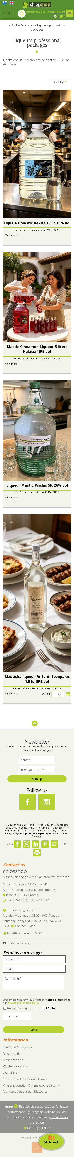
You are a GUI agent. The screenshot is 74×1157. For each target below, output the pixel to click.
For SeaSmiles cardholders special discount (45, 11)
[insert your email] (37, 770)
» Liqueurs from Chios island (20, 824)
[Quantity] (57, 694)
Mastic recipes (13, 1060)
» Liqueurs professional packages (32, 833)
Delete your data (38, 1128)
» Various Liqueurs (44, 824)
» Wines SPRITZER (28, 827)
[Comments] (35, 984)
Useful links (10, 1073)
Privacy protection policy (23, 1002)
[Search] (22, 14)
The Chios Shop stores (18, 1047)
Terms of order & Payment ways (25, 1079)
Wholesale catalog (15, 1066)
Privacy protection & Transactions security (31, 1085)
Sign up (37, 779)
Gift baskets (51, 1142)
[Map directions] (55, 16)
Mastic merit (11, 1054)
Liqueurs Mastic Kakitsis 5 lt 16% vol (37, 222)
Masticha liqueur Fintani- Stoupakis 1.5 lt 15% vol (37, 679)
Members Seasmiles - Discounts (25, 1091)
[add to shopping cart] (68, 694)
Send (33, 1030)
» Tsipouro (44, 827)
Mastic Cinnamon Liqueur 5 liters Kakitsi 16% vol (37, 349)
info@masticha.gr (18, 943)
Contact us (14, 864)
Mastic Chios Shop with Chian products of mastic (36, 877)
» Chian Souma (58, 827)
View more (11, 235)
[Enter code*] (17, 1017)
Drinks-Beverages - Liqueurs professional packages (38, 27)
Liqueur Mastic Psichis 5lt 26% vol (37, 485)
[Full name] (35, 960)
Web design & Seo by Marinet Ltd (37, 1137)
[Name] (37, 761)
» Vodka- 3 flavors (37, 830)
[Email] (35, 970)
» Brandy (51, 830)
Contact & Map (24, 926)
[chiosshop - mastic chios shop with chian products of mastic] (37, 5)
